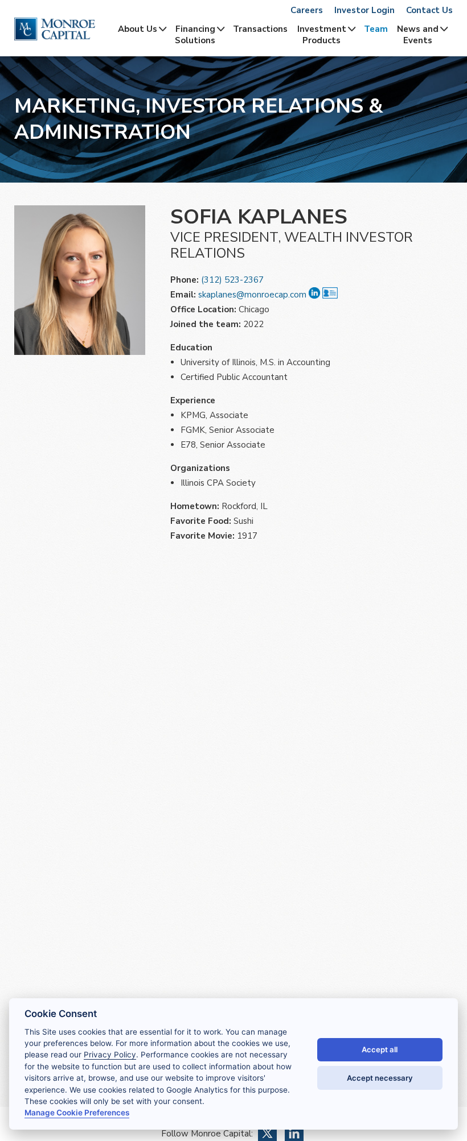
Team (376, 29)
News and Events (418, 34)
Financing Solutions (195, 34)
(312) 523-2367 (232, 280)
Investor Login (364, 10)
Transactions (260, 29)
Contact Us (429, 10)
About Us (137, 29)
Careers (306, 10)
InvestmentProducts (321, 34)
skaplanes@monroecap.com (252, 294)
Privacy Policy (110, 1054)
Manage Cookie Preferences (76, 1112)
